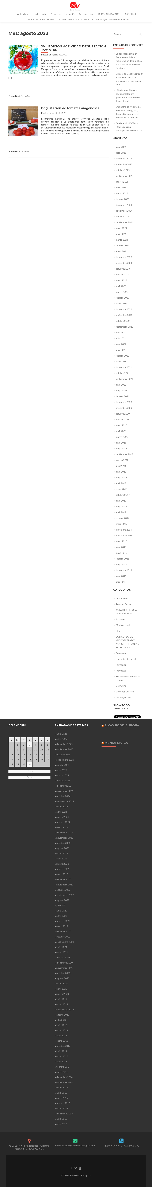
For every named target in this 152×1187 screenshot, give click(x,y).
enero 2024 (121, 251)
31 (29, 764)
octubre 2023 (123, 268)
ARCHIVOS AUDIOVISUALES (73, 19)
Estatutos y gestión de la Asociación (110, 19)
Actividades (23, 13)
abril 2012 (121, 581)
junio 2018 (121, 471)
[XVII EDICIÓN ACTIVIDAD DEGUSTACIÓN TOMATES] (23, 59)
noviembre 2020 (124, 407)
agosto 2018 (122, 460)
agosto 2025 (122, 181)
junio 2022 (121, 344)
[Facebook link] (71, 1168)
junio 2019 (121, 442)
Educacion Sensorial (126, 659)
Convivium (121, 653)
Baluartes (120, 619)
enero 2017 (121, 523)
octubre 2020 (123, 413)
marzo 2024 (122, 239)
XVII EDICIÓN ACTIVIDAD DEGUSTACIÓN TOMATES (73, 48)
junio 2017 (121, 500)
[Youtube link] (80, 1168)
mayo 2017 (121, 506)
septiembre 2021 (124, 378)
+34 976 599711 (112, 1145)
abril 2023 (121, 286)
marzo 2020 (122, 436)
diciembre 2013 (124, 570)
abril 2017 (121, 512)
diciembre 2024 (124, 204)
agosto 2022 (122, 332)
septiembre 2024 (124, 222)
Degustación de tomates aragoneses (70, 108)
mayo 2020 (121, 425)
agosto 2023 (122, 274)
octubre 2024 (123, 216)
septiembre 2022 (124, 326)
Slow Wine (121, 685)
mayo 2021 (121, 390)
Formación (69, 13)
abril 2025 (121, 187)
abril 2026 (121, 152)
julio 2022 (121, 338)
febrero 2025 (122, 199)
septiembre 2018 (124, 454)
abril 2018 (121, 483)
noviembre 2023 (124, 262)
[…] (10, 78)
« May (29, 771)
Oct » (29, 777)
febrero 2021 (122, 396)
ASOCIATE (130, 13)
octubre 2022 (123, 320)
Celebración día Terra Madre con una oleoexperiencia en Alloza (129, 127)
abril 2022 (121, 349)
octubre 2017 (123, 494)
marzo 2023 (122, 291)
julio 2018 (121, 465)
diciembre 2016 (124, 529)
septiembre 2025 (124, 175)
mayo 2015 (121, 552)
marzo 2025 (122, 193)
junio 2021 (121, 384)
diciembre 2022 (124, 309)
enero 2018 (121, 489)
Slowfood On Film (125, 691)
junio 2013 (121, 576)
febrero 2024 (122, 245)
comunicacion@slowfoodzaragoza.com (75, 1145)
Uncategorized (123, 697)
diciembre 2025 (124, 158)
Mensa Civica (116, 743)
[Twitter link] (75, 1168)
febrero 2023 (122, 297)
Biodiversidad (40, 13)
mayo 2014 (121, 564)
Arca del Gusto (123, 604)
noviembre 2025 (124, 164)
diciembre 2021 (124, 367)
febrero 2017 (122, 518)
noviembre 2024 (124, 210)
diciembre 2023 (124, 257)
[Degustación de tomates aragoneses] (23, 121)
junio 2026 (121, 146)
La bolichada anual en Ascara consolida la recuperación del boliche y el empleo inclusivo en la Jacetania (129, 60)
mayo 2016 (121, 541)
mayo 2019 (121, 448)
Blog (92, 13)
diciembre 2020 (124, 402)
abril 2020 (121, 431)
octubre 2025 (123, 170)
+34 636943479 (130, 1145)
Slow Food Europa (121, 725)
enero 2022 (121, 361)
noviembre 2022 (124, 315)
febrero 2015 (122, 558)
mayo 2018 (121, 477)
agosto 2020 (122, 419)
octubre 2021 (123, 373)
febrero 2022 (122, 355)
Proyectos (55, 13)
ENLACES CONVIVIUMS (41, 19)
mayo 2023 (121, 280)
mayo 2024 (121, 228)
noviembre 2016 (124, 535)
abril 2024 (121, 233)
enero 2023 (121, 303)
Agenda (83, 13)
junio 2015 (121, 547)
